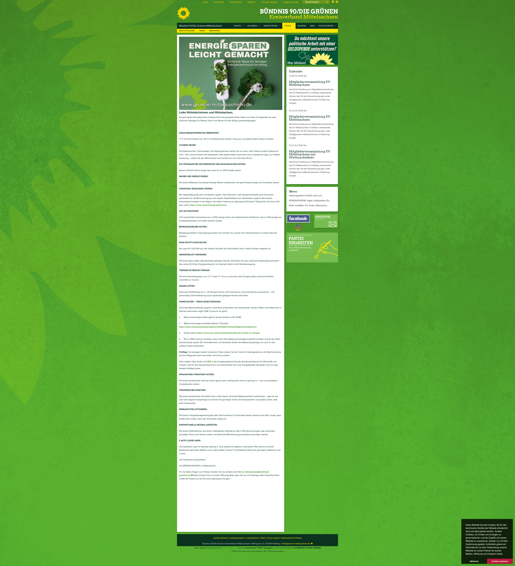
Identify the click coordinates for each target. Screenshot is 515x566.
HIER (209, 361)
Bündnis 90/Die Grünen (299, 11)
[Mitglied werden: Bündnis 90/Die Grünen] (312, 247)
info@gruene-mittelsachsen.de (295, 543)
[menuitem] (205, 2)
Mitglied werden (269, 2)
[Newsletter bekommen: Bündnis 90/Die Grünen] (326, 221)
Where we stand (290, 2)
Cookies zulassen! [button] (500, 561)
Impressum (219, 2)
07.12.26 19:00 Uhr (297, 145)
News (293, 191)
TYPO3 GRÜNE (228, 547)
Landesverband (220, 538)
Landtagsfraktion (237, 538)
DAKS (262, 538)
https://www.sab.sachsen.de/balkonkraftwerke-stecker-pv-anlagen (228, 332)
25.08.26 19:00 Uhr (298, 75)
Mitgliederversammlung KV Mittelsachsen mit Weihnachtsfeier (309, 154)
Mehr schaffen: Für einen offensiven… (308, 205)
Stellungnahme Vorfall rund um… (306, 195)
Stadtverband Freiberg (291, 538)
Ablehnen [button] (474, 561)
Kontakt (251, 2)
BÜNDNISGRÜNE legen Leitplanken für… (310, 200)
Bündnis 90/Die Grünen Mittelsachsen (200, 25)
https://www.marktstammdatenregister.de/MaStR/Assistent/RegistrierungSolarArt (218, 326)
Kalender (296, 71)
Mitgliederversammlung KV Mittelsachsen (309, 83)
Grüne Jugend (273, 538)
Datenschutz (236, 2)
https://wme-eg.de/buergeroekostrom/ (208, 205)
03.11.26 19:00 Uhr (298, 110)
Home (205, 2)
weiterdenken (252, 538)
